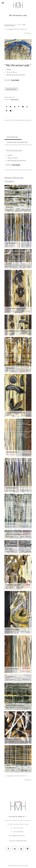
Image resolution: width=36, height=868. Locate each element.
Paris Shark (18, 24)
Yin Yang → (28, 33)
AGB (17, 840)
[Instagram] (27, 848)
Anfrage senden (11, 89)
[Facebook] (8, 848)
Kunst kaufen (8, 24)
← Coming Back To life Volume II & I (16, 29)
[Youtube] (21, 848)
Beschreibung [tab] (12, 137)
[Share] (6, 107)
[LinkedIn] (14, 848)
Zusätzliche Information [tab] (17, 142)
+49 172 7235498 (18, 831)
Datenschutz (23, 840)
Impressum (12, 840)
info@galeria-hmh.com (18, 835)
